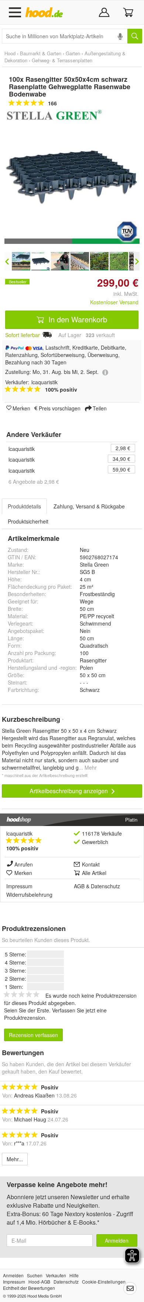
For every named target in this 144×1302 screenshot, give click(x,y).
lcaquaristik (21, 448)
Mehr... (15, 1159)
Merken (21, 408)
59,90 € (121, 469)
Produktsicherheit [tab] (28, 521)
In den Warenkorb (76, 319)
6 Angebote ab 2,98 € (33, 481)
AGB (79, 886)
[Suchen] (134, 36)
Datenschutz (105, 886)
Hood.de (45, 12)
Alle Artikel (94, 872)
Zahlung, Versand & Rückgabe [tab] (89, 506)
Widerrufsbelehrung (29, 894)
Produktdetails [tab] (24, 506)
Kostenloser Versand (114, 302)
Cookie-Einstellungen (104, 1281)
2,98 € (123, 448)
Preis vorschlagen (59, 408)
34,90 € (121, 458)
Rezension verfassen (33, 1035)
